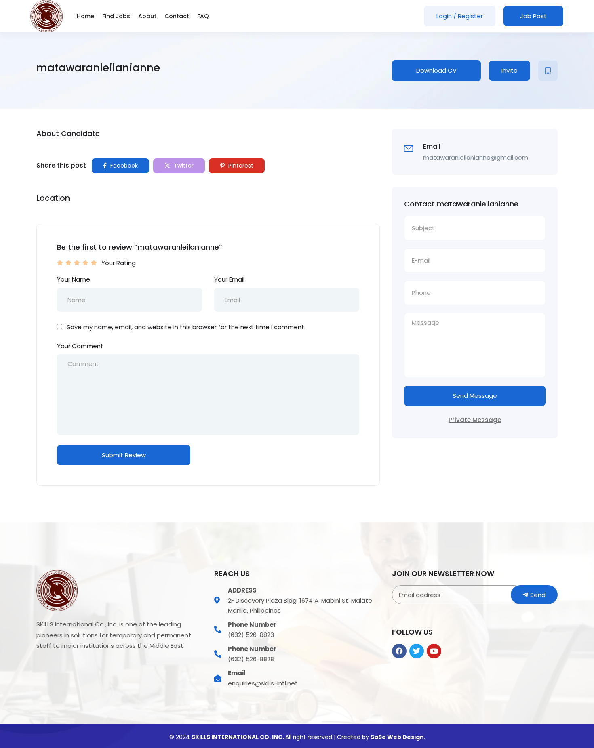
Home (85, 16)
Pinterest (240, 166)
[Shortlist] (548, 71)
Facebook (123, 166)
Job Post (533, 16)
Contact (176, 16)
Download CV (436, 70)
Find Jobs (116, 16)
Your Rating (118, 262)
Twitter (183, 166)
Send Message (475, 395)
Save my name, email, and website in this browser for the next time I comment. (186, 327)
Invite (509, 70)
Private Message (475, 420)
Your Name (73, 279)
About (147, 16)
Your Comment (80, 346)
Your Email (229, 279)
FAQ (203, 16)
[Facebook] (399, 651)
